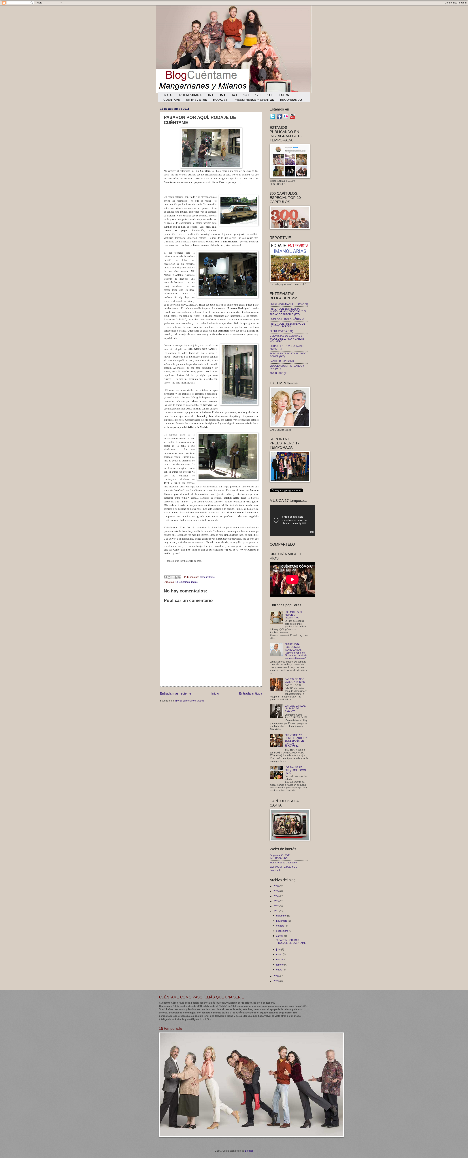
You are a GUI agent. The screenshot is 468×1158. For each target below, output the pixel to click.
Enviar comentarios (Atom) (189, 700)
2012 (276, 906)
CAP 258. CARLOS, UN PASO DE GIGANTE (295, 708)
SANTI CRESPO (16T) (282, 361)
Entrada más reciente (175, 693)
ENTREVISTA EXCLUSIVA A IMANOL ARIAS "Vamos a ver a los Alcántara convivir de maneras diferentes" (296, 651)
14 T (234, 95)
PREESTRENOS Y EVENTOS (254, 99)
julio (278, 949)
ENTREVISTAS (196, 99)
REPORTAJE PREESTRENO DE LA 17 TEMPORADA (287, 325)
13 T (246, 95)
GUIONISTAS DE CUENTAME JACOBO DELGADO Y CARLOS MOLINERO (287, 338)
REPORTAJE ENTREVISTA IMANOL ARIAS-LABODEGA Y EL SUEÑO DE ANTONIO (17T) (288, 311)
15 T (222, 95)
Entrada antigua (250, 693)
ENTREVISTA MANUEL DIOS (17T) (289, 304)
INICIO (168, 95)
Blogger (249, 1150)
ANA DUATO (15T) (279, 373)
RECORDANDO (291, 99)
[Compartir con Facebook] (176, 577)
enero (279, 969)
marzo (280, 959)
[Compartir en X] (172, 577)
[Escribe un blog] (169, 577)
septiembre (282, 930)
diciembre (281, 915)
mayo (279, 954)
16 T (211, 95)
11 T (270, 95)
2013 (276, 901)
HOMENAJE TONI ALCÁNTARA (287, 319)
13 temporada (182, 582)
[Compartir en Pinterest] (179, 577)
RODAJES (220, 99)
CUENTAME (171, 99)
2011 (276, 911)
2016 (276, 886)
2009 (276, 981)
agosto (280, 936)
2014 (276, 896)
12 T (258, 95)
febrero (280, 964)
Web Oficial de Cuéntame (283, 862)
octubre (280, 925)
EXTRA (284, 95)
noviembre (282, 920)
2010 (276, 976)
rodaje (194, 582)
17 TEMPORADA (190, 95)
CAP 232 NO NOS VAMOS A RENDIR (295, 680)
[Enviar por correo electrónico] (165, 577)
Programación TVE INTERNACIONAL (280, 856)
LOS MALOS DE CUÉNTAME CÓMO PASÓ (295, 770)
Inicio (215, 693)
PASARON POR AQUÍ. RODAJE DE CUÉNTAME (290, 941)
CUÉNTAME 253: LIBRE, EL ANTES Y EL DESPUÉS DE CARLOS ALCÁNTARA (296, 741)
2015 (276, 891)
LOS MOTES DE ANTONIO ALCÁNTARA (294, 615)
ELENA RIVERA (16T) (281, 331)
